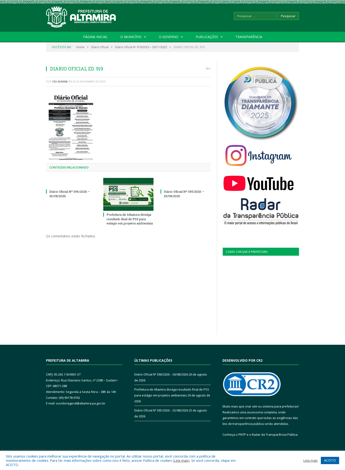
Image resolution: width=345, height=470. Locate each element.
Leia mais (181, 460)
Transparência (248, 37)
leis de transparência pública (243, 424)
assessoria (255, 412)
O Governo (168, 37)
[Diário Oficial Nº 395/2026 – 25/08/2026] (186, 183)
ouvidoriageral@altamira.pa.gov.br (80, 403)
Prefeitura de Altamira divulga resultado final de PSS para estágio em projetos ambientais (130, 218)
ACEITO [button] (330, 460)
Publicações (207, 37)
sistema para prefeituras (280, 406)
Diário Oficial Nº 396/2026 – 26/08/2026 (161, 374)
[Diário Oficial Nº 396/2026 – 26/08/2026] (71, 183)
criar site (251, 406)
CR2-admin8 (60, 81)
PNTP (242, 434)
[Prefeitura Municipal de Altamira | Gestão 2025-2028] (81, 16)
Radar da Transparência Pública (275, 434)
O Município (131, 37)
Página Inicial (95, 37)
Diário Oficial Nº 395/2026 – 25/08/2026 (161, 410)
